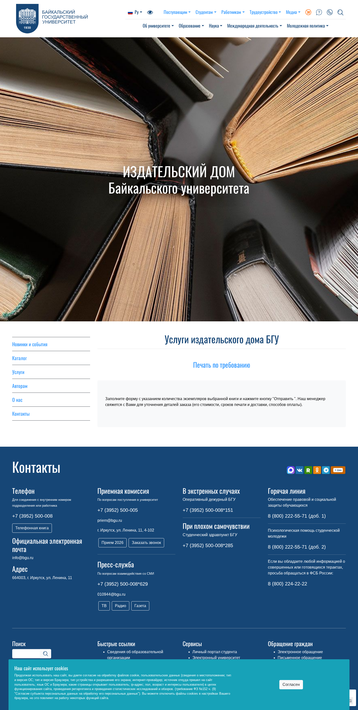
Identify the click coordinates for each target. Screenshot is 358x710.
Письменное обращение (300, 658)
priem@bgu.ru (109, 520)
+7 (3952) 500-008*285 (208, 545)
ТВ (104, 606)
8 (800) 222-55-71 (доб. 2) (297, 547)
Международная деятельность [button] (252, 25)
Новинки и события (29, 344)
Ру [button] (137, 12)
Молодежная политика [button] (306, 25)
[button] (340, 12)
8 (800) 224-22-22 (287, 583)
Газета (140, 606)
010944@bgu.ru (111, 594)
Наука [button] (214, 25)
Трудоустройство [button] (264, 12)
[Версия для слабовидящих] (150, 12)
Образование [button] (189, 25)
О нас (17, 400)
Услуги (18, 372)
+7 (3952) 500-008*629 (122, 584)
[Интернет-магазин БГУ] (308, 12)
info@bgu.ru (22, 558)
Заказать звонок (146, 543)
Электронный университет (216, 658)
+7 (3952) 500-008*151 (208, 510)
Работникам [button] (231, 12)
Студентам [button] (204, 12)
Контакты (20, 413)
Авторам (20, 386)
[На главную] (68, 18)
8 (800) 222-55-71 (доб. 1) (297, 516)
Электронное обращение (300, 652)
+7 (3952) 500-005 (117, 510)
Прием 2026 (112, 543)
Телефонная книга (32, 528)
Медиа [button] (291, 12)
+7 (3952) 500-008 (32, 516)
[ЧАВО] (319, 12)
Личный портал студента (214, 652)
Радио (120, 606)
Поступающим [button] (175, 12)
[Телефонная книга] (330, 12)
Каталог (19, 358)
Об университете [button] (156, 25)
